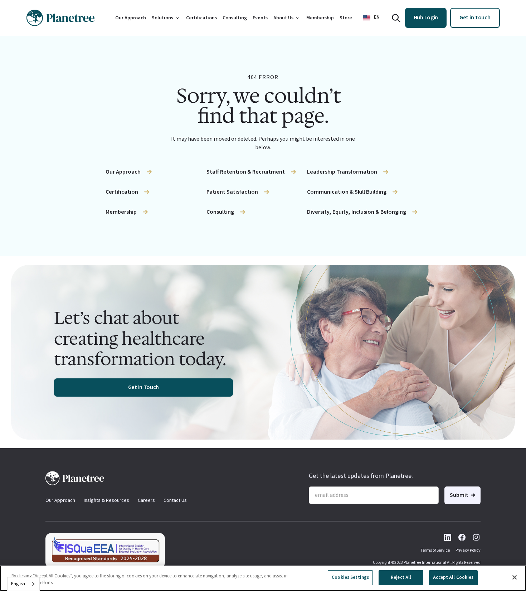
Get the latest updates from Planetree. (361, 475)
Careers (146, 500)
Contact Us (175, 500)
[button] (371, 17)
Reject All (401, 577)
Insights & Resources (106, 500)
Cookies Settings (350, 577)
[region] (263, 578)
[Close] (514, 577)
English (18, 584)
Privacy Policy (468, 550)
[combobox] (23, 584)
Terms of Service (435, 550)
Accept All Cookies (453, 577)
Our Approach (60, 500)
